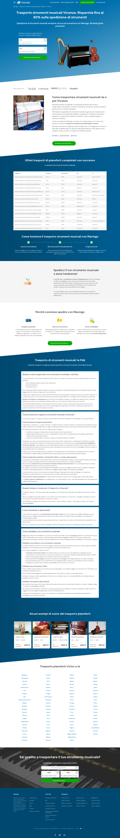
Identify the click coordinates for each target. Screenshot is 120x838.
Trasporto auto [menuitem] (65, 798)
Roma (95, 675)
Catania (24, 727)
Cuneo (48, 678)
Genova (48, 703)
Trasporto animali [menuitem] (80, 806)
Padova (72, 690)
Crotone (48, 675)
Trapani (95, 706)
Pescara (71, 706)
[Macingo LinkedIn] (64, 835)
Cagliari (24, 718)
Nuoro (72, 687)
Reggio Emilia (72, 737)
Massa (48, 734)
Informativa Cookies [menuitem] (50, 808)
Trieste (95, 712)
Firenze (48, 690)
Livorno (48, 721)
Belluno (24, 703)
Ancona (24, 681)
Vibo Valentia (95, 727)
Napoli (72, 681)
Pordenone (72, 718)
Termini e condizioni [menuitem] (50, 803)
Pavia (71, 700)
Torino (95, 703)
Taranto (95, 693)
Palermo (71, 693)
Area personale (100, 2)
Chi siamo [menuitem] (31, 800)
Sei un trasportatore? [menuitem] (67, 2)
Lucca (48, 727)
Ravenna (71, 731)
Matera (48, 737)
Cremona (24, 740)
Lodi (48, 724)
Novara (72, 684)
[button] (14, 2)
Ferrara (48, 687)
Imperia (48, 709)
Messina (48, 740)
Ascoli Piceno (25, 687)
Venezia (95, 721)
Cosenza (24, 737)
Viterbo (95, 734)
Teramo (95, 696)
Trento (95, 709)
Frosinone (48, 700)
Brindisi (24, 715)
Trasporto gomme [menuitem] (95, 806)
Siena (95, 687)
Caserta (24, 724)
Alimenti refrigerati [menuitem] (80, 800)
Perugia (72, 703)
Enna (48, 681)
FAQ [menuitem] (77, 2)
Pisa (72, 712)
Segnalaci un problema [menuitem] (50, 798)
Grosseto (48, 706)
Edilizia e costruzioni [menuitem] (66, 803)
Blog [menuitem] (30, 806)
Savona (95, 684)
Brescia (24, 712)
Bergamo (24, 706)
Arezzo (25, 684)
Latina (48, 712)
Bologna (24, 709)
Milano (72, 675)
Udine (95, 715)
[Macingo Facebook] (55, 835)
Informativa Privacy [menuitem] (50, 806)
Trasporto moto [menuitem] (80, 798)
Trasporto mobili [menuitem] (65, 800)
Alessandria (24, 678)
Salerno (95, 681)
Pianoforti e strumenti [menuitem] (66, 806)
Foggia (48, 693)
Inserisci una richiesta (87, 2)
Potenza (71, 721)
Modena (71, 678)
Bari (25, 696)
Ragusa (72, 727)
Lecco (48, 718)
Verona (95, 724)
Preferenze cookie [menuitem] (49, 819)
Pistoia (72, 715)
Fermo (48, 684)
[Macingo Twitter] (60, 835)
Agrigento (25, 675)
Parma (72, 696)
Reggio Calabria (71, 734)
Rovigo (95, 678)
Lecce (48, 715)
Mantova (48, 731)
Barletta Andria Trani (25, 700)
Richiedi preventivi (32, 57)
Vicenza (95, 731)
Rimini (72, 740)
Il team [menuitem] (31, 803)
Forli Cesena (48, 696)
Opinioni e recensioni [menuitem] (34, 811)
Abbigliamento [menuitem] (94, 798)
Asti (24, 690)
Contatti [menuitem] (31, 808)
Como (24, 734)
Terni (95, 700)
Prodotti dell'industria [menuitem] (81, 803)
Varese (95, 718)
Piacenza (71, 709)
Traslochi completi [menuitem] (95, 803)
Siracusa (95, 690)
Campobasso (24, 721)
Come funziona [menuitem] (54, 2)
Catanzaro (25, 731)
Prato (71, 724)
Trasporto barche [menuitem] (95, 800)
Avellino (24, 693)
